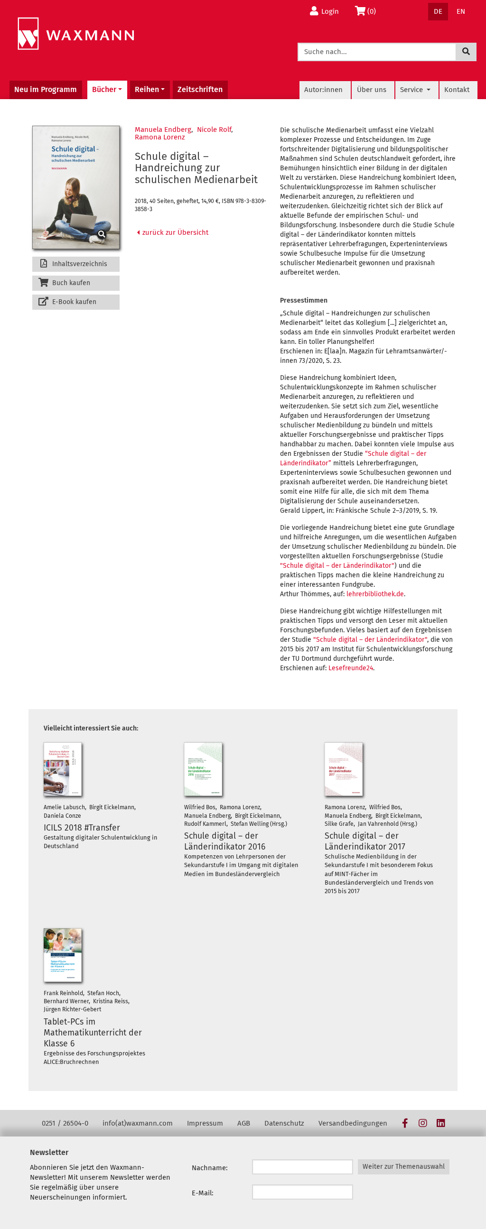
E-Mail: (203, 1193)
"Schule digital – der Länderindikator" (337, 566)
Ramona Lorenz (160, 137)
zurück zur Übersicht (174, 232)
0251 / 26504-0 (65, 1123)
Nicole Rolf (214, 129)
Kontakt (456, 89)
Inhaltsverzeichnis (78, 264)
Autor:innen (323, 89)
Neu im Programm (45, 89)
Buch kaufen (70, 283)
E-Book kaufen (73, 302)
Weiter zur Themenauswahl (404, 1167)
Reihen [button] (147, 89)
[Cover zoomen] (76, 187)
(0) (374, 11)
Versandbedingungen (352, 1123)
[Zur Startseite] (75, 33)
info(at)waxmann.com (138, 1123)
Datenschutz (284, 1123)
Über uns (371, 89)
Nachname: (210, 1168)
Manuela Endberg (163, 129)
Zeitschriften (200, 89)
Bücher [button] (104, 89)
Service (412, 89)
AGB (243, 1123)
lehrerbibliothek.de (375, 594)
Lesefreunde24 (350, 668)
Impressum (205, 1123)
